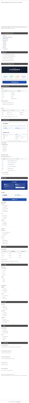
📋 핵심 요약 (4, 35)
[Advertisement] (14, 9)
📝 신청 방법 (4, 41)
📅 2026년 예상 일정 (5, 38)
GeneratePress (18, 401)
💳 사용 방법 (4, 44)
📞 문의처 (4, 47)
